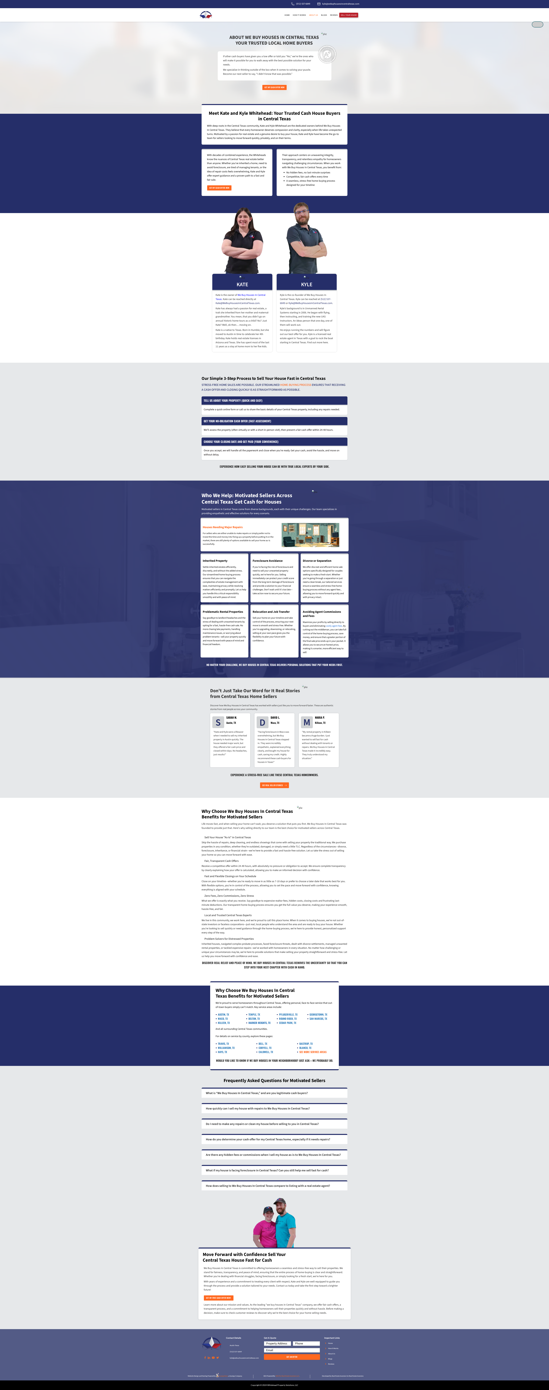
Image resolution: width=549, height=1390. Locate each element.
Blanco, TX (305, 1048)
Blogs (330, 1359)
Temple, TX (254, 1014)
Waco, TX (223, 1018)
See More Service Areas (313, 1052)
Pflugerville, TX (288, 1014)
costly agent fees (334, 626)
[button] (274, 1093)
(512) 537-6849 (303, 4)
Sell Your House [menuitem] (349, 15)
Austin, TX (223, 1014)
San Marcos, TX (318, 1018)
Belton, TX (254, 1018)
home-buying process (295, 385)
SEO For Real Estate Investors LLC (287, 1376)
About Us (331, 1354)
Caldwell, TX (266, 1052)
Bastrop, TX (306, 1043)
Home (330, 1343)
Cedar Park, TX (287, 1023)
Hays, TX (222, 1052)
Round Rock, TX (288, 1018)
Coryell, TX (265, 1048)
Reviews (331, 1364)
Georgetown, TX (318, 1014)
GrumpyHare (223, 1376)
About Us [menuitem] (313, 15)
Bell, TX (263, 1043)
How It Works (333, 1348)
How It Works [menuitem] (299, 15)
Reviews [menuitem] (334, 15)
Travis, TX (223, 1043)
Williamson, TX (226, 1048)
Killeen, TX (224, 1023)
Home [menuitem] (287, 15)
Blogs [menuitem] (324, 15)
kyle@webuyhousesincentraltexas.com (340, 4)
